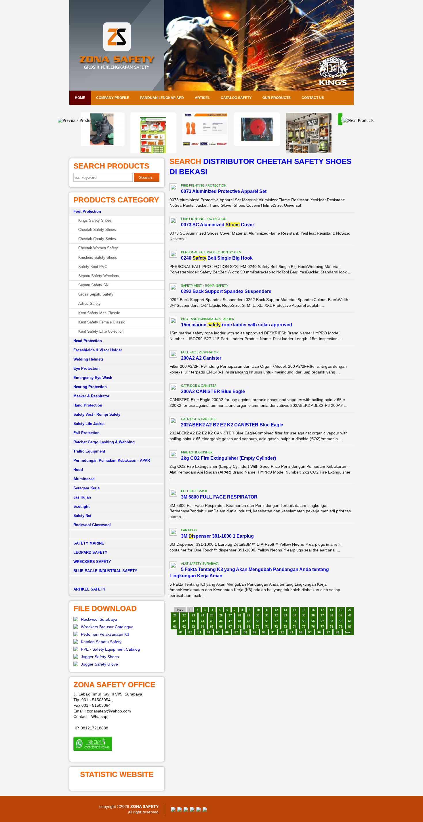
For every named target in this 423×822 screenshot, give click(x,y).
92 (282, 632)
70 (258, 626)
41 (175, 621)
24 (202, 615)
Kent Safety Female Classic (101, 322)
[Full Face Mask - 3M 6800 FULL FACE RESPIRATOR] (173, 493)
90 (264, 632)
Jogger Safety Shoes (100, 656)
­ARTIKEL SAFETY (89, 589)
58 (331, 621)
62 (184, 626)
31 (267, 615)
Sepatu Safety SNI (94, 285)
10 (258, 610)
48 (239, 621)
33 (285, 615)
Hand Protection (87, 405)
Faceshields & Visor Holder (97, 350)
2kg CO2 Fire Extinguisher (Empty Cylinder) (228, 458)
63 (193, 626)
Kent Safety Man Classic (99, 313)
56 (313, 621)
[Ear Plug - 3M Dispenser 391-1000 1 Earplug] (173, 532)
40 (350, 615)
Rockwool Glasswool (92, 525)
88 (245, 632)
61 (175, 626)
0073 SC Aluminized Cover (217, 224)
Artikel (202, 98)
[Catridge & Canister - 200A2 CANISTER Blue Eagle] (173, 388)
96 (319, 632)
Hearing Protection (90, 387)
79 (340, 626)
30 (258, 615)
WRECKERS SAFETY (92, 562)
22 (184, 615)
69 (248, 626)
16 (313, 610)
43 (193, 621)
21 (175, 615)
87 (236, 632)
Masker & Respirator (91, 396)
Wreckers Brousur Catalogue (107, 626)
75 (304, 626)
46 (221, 621)
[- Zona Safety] (315, 124)
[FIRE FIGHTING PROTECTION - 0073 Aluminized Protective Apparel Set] (173, 188)
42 (184, 621)
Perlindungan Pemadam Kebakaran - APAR (111, 460)
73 (285, 626)
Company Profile (112, 98)
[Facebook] (173, 810)
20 (350, 610)
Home (80, 98)
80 (350, 626)
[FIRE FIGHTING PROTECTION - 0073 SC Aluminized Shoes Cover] (173, 221)
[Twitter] (179, 810)
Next (348, 632)
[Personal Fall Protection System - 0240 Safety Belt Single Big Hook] (173, 254)
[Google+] (186, 810)
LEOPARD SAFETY (90, 552)
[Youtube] (192, 810)
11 (267, 610)
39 (340, 615)
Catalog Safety (236, 98)
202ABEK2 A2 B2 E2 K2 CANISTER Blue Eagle (232, 424)
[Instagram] (198, 810)
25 (212, 615)
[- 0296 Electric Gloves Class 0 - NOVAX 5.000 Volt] (160, 144)
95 (310, 632)
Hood (78, 469)
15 (304, 610)
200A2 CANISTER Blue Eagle (213, 391)
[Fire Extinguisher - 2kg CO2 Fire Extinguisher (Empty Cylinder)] (173, 455)
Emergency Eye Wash (92, 377)
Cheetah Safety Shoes (97, 229)
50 (258, 621)
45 (212, 621)
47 (230, 621)
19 (340, 610)
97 (328, 632)
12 (276, 610)
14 (294, 610)
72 (276, 626)
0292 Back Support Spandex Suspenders (226, 291)
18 (331, 610)
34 (294, 615)
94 (300, 632)
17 (322, 610)
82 (190, 632)
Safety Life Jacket (88, 423)
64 (202, 626)
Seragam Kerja (86, 488)
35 (304, 615)
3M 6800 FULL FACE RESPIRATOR (219, 497)
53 (285, 621)
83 (199, 632)
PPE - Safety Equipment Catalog (110, 649)
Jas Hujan (82, 497)
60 (350, 621)
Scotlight (81, 506)
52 (276, 621)
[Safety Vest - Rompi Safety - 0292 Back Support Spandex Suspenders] (173, 288)
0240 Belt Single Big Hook (217, 258)
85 (218, 632)
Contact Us (313, 98)
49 (248, 621)
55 (304, 621)
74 (294, 626)
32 (276, 615)
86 (227, 632)
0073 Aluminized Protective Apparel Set (223, 191)
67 (230, 626)
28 (239, 615)
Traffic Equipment (89, 451)
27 (230, 615)
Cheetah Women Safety (98, 248)
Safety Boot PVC (92, 267)
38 (331, 615)
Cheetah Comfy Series (97, 239)
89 (254, 632)
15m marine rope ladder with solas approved (236, 324)
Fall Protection (86, 433)
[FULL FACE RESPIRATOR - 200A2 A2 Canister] (173, 354)
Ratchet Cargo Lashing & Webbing (104, 442)
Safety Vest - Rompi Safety (96, 414)
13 (285, 610)
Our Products (276, 98)
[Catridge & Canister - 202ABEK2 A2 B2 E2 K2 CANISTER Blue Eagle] (173, 421)
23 (193, 615)
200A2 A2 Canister (201, 358)
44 (202, 621)
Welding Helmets (88, 359)
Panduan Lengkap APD (162, 98)
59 (340, 621)
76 (313, 626)
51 (267, 621)
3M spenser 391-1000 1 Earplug (217, 536)
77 (322, 626)
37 (322, 615)
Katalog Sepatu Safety (101, 641)
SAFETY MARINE (88, 543)
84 (208, 632)
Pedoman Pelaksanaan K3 (105, 634)
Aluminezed (84, 479)
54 (294, 621)
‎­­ (116, 580)
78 (331, 626)
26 (221, 615)
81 (181, 632)
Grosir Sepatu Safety (95, 294)
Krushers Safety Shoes (97, 257)
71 (267, 626)
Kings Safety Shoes (95, 220)
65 (212, 626)
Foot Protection (87, 211)
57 (322, 621)
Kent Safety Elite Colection (100, 331)
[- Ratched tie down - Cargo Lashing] (211, 144)
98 (337, 632)
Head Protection (87, 341)
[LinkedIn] (205, 810)
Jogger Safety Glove (99, 664)
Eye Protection (86, 368)
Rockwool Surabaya (99, 619)
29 (248, 615)
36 (313, 615)
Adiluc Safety (89, 303)
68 (239, 626)
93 (291, 632)
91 (273, 632)
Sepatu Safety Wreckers (98, 276)
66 (221, 626)
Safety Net (82, 515)
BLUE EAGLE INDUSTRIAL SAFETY (105, 571)
